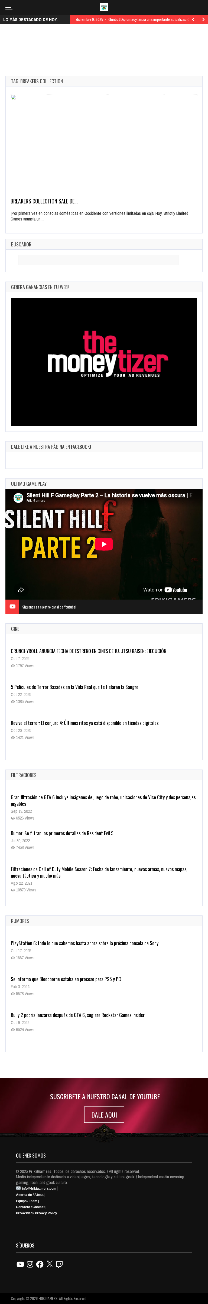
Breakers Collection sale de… (44, 201)
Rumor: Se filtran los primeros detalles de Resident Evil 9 (62, 833)
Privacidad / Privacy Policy (36, 1213)
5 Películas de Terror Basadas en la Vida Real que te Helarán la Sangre (74, 686)
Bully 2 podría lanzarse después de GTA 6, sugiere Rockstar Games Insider (78, 1014)
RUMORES (20, 920)
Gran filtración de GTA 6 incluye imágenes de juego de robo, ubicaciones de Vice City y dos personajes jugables (103, 800)
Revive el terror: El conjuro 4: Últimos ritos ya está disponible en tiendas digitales (84, 722)
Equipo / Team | (27, 1201)
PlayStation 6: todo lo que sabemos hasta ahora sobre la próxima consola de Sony (84, 943)
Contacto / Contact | (31, 1207)
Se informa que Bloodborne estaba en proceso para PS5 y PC (66, 978)
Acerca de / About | (30, 1195)
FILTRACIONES (24, 774)
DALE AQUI (104, 1114)
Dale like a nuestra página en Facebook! (51, 446)
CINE (15, 628)
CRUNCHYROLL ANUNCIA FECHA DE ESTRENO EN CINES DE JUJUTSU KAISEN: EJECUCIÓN (88, 650)
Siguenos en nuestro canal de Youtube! (49, 607)
